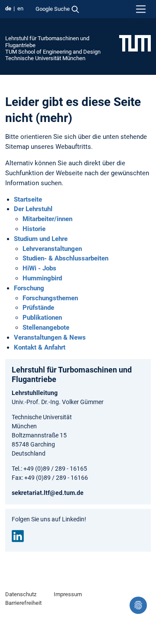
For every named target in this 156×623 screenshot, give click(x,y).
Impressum (68, 594)
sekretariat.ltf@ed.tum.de (48, 492)
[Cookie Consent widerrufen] (138, 605)
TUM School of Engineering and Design (53, 51)
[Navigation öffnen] (141, 9)
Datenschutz (20, 594)
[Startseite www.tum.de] (135, 43)
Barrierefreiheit (23, 603)
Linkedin (18, 536)
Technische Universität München (45, 58)
